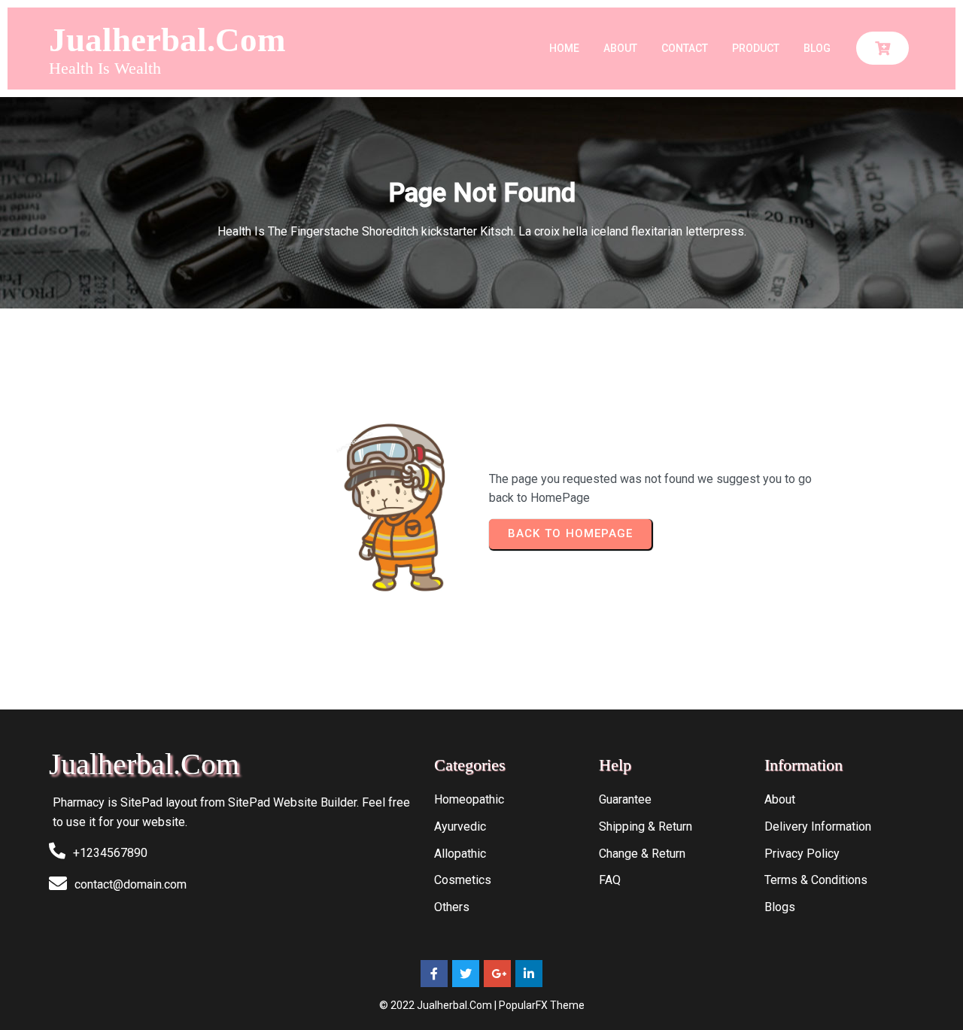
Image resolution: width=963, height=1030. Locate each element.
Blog (817, 48)
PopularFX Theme (542, 1005)
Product (755, 48)
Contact (684, 48)
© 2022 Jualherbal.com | (439, 1005)
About (620, 48)
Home (564, 48)
